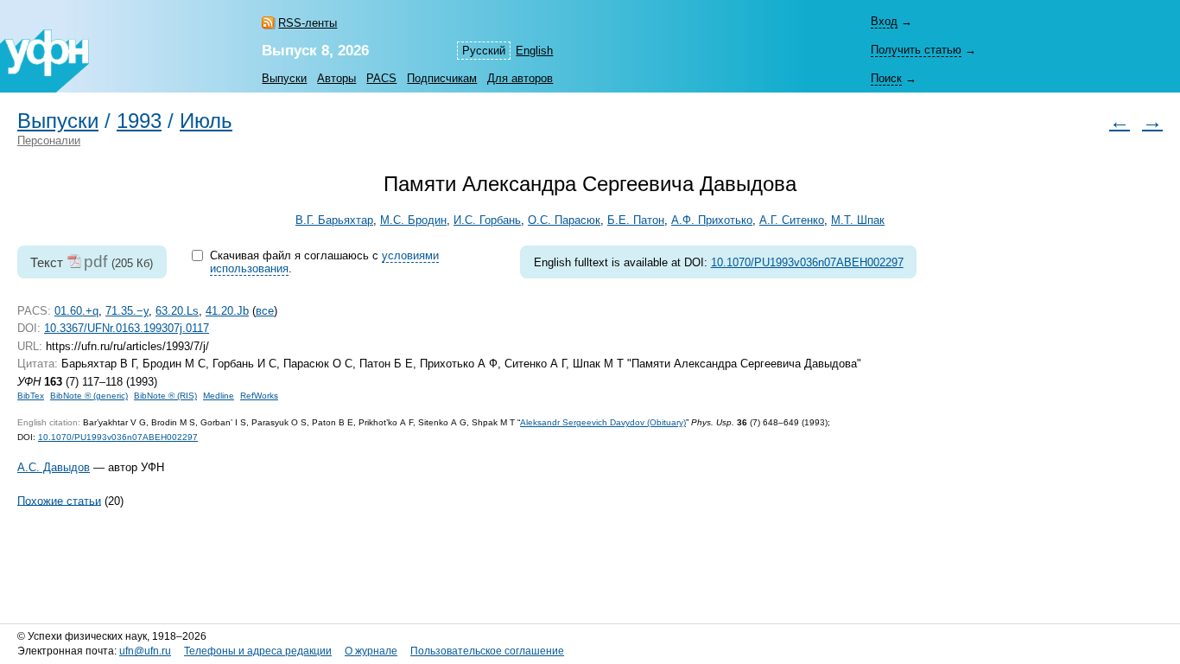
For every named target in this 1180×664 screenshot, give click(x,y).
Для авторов (520, 78)
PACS (381, 78)
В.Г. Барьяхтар (334, 220)
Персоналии (48, 140)
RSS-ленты (307, 22)
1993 (139, 121)
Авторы (336, 78)
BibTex (30, 395)
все (265, 310)
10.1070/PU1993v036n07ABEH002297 (807, 262)
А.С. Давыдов (53, 467)
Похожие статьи (59, 500)
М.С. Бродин (413, 220)
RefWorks (259, 395)
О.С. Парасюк (564, 220)
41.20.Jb (227, 310)
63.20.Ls (177, 310)
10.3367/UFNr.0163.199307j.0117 (126, 328)
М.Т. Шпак (858, 220)
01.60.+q (76, 310)
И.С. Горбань (487, 220)
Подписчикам (442, 78)
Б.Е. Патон (635, 220)
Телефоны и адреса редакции (258, 651)
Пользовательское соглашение (487, 651)
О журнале (371, 651)
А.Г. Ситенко (791, 220)
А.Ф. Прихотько (711, 220)
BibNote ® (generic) (89, 395)
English (534, 50)
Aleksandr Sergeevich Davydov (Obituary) (603, 422)
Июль (206, 121)
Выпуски (284, 78)
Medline (218, 395)
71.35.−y (127, 310)
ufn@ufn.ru (145, 651)
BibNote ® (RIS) (165, 395)
